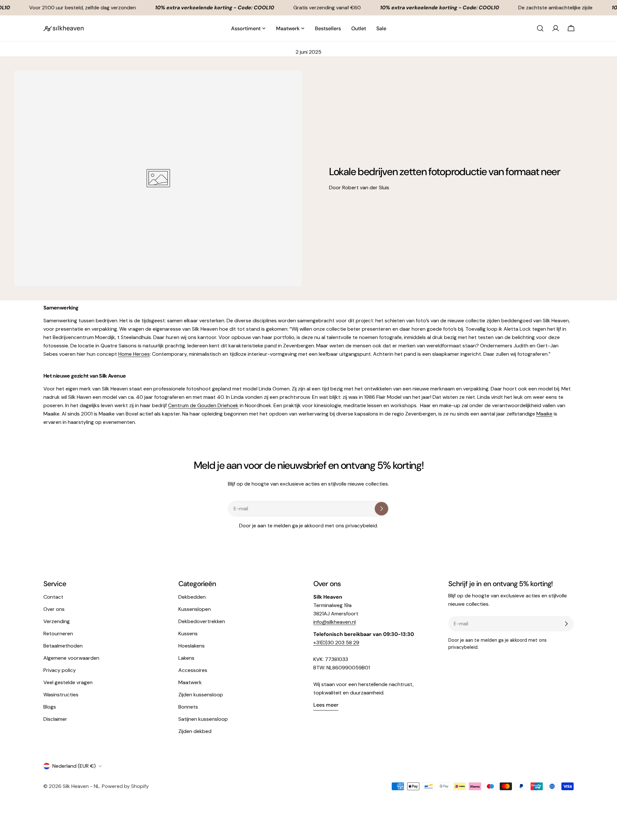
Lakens (186, 658)
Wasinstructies (60, 694)
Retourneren (58, 633)
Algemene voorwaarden (71, 658)
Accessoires (192, 670)
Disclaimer (55, 719)
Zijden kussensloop (200, 694)
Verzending (56, 621)
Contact (53, 597)
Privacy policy (59, 670)
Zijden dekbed (194, 731)
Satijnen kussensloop (203, 719)
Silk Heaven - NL (81, 786)
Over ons (54, 609)
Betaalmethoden (63, 645)
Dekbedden (192, 597)
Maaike (544, 413)
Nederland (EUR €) (74, 766)
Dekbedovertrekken (201, 621)
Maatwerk (190, 682)
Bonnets (188, 706)
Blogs (49, 706)
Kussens (188, 633)
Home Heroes (134, 354)
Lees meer (325, 704)
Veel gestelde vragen (68, 682)
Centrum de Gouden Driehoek (203, 405)
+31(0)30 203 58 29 (336, 642)
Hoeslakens (191, 645)
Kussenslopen (194, 609)
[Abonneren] (381, 508)
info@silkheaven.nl (334, 622)
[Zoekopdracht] (540, 28)
